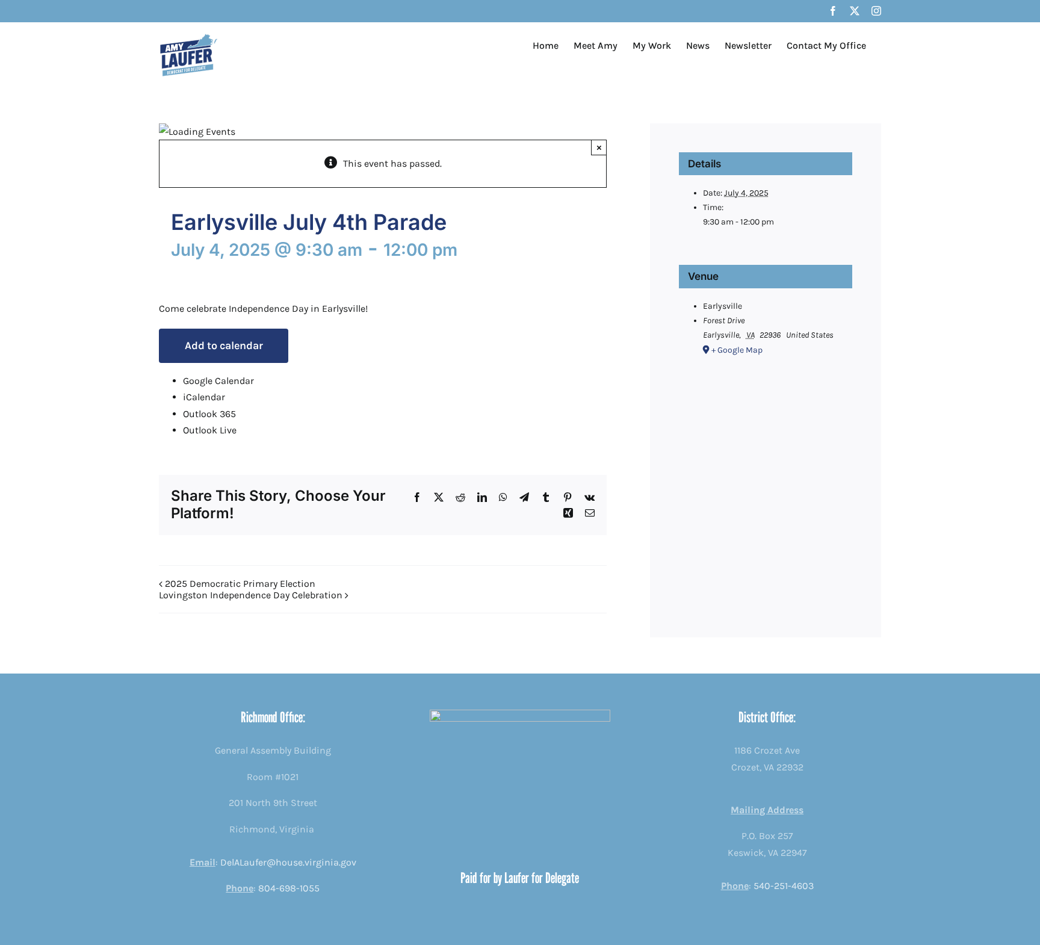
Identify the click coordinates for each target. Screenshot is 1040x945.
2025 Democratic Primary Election (240, 583)
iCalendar (204, 397)
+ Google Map (737, 350)
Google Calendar (218, 380)
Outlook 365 (209, 414)
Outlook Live (210, 430)
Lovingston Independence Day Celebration (250, 595)
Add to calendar (224, 345)
